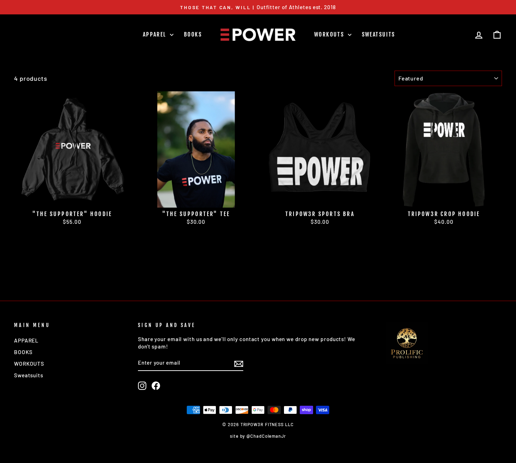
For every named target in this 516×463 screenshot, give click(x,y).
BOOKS (193, 34)
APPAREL (155, 34)
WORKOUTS (330, 34)
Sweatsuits (378, 34)
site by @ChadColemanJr (258, 436)
